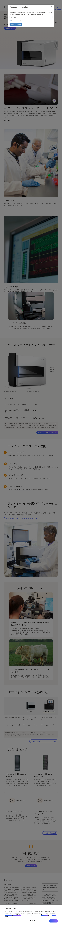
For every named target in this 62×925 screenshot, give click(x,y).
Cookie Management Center (13, 915)
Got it (53, 921)
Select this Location (16, 24)
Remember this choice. (17, 21)
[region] (31, 915)
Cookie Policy (45, 915)
